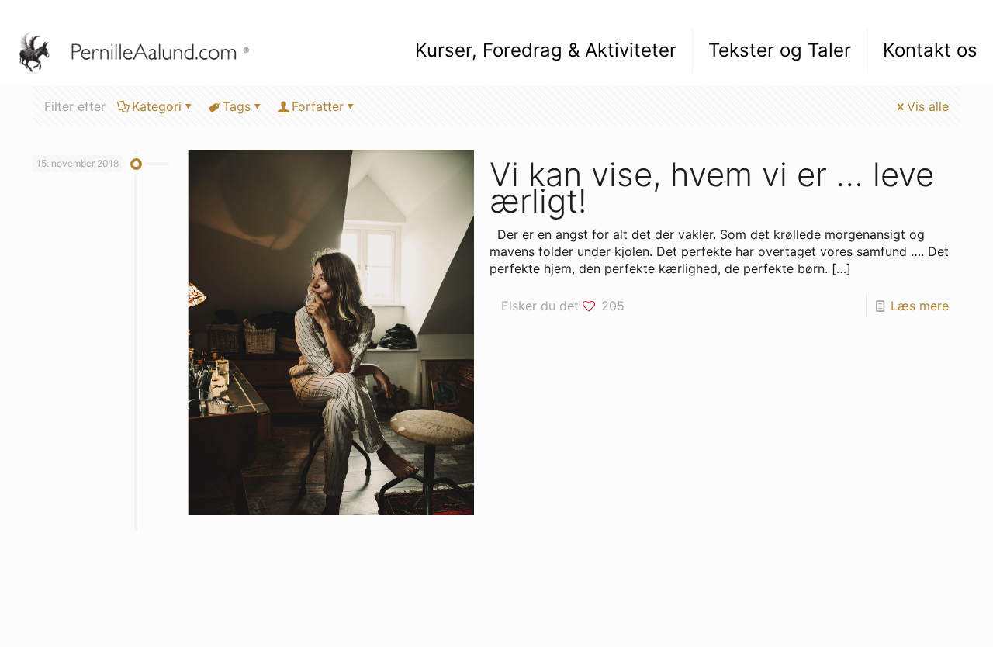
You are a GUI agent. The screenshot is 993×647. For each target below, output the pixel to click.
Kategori (157, 106)
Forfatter (318, 106)
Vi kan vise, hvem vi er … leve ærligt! (712, 187)
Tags (237, 106)
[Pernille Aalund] (142, 50)
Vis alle (928, 106)
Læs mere (920, 305)
